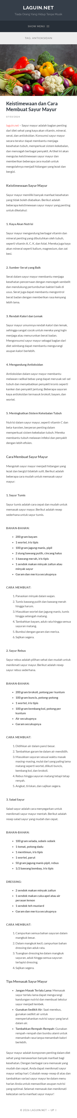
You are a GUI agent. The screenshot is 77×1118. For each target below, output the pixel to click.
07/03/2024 (13, 116)
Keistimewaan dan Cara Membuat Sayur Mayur (32, 106)
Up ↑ (54, 1110)
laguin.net (38, 8)
